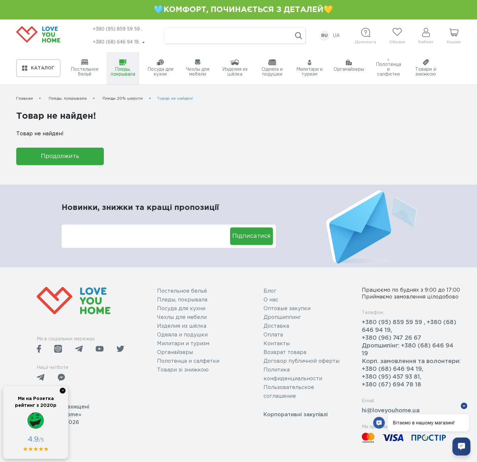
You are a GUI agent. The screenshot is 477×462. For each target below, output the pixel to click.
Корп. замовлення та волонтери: (411, 361)
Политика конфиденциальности (292, 374)
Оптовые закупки (287, 308)
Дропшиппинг (282, 317)
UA (336, 36)
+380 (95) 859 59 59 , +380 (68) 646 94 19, (409, 326)
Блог (269, 291)
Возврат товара (284, 352)
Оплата (273, 335)
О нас (270, 300)
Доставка (276, 326)
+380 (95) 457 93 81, (391, 377)
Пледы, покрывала (68, 98)
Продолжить (60, 156)
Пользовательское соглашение (288, 392)
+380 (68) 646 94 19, (392, 369)
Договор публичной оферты (301, 361)
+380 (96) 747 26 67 (391, 338)
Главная (24, 98)
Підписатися (251, 236)
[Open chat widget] (461, 446)
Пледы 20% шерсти (123, 98)
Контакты (276, 343)
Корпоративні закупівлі (295, 414)
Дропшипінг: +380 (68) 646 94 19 (407, 349)
